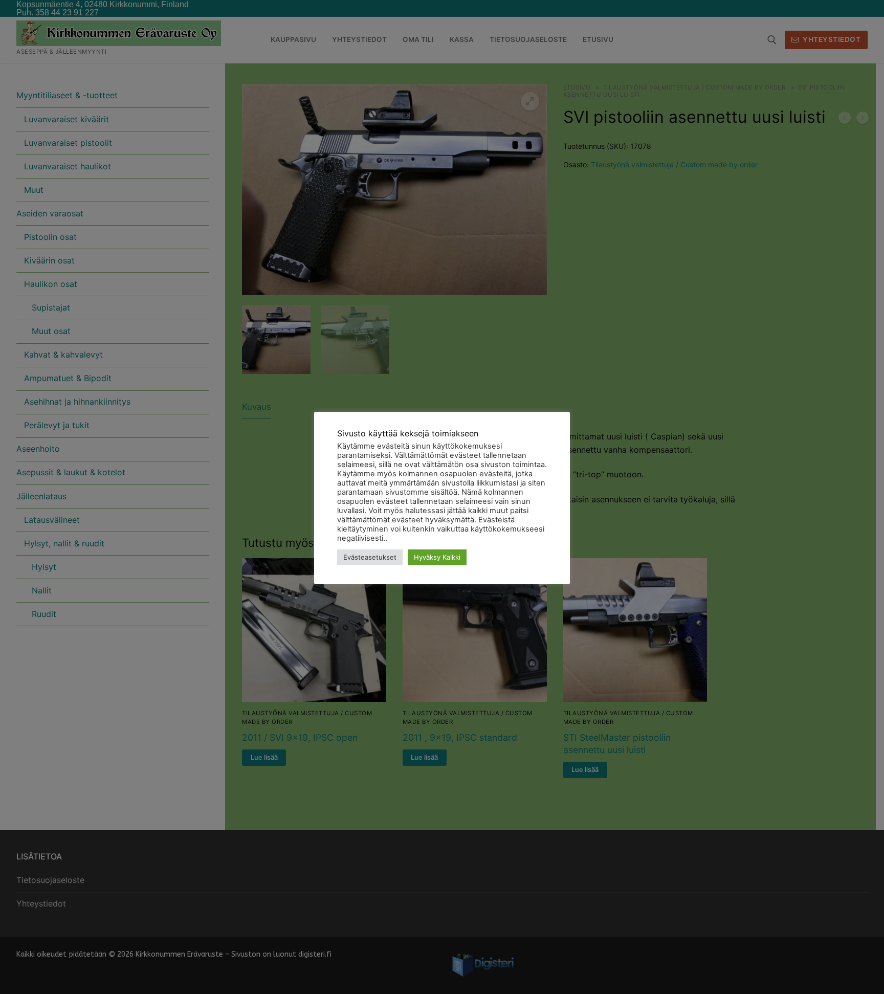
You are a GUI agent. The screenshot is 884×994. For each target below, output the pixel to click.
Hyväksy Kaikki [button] (437, 557)
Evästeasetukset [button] (369, 557)
